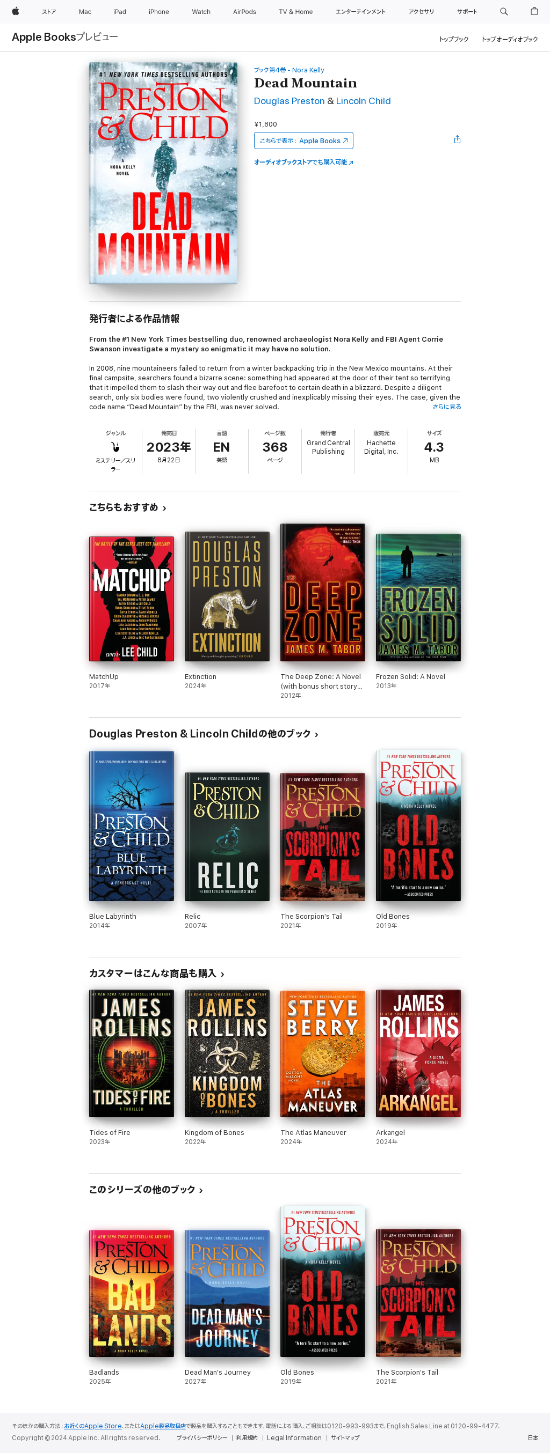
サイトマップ (345, 1438)
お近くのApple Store (93, 1426)
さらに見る (446, 407)
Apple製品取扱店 (163, 1426)
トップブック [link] (454, 39)
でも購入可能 (300, 162)
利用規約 (247, 1438)
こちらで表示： (300, 141)
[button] (504, 12)
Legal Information (294, 1438)
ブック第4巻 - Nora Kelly (289, 70)
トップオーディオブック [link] (510, 39)
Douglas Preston (289, 101)
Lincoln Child (363, 101)
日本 (532, 1438)
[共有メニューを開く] (457, 140)
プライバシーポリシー (202, 1438)
